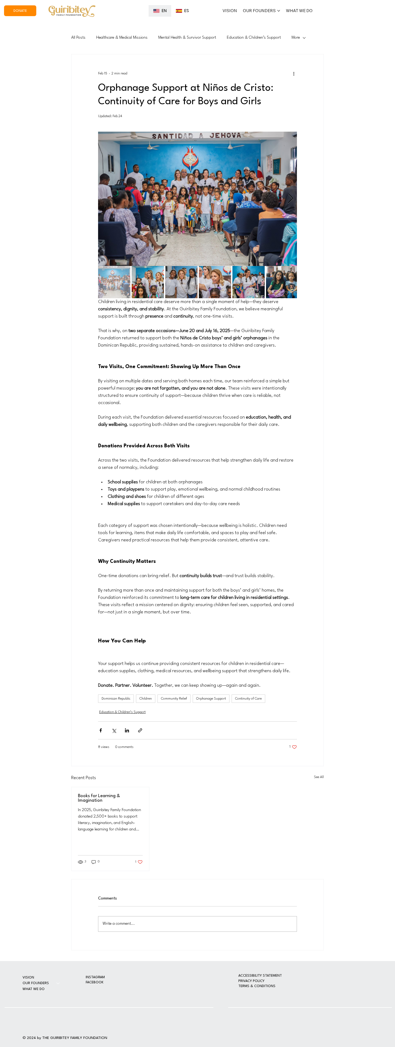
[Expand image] (197, 199)
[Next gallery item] (291, 198)
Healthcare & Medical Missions (122, 38)
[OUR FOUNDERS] (58, 983)
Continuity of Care (248, 698)
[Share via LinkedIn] (127, 730)
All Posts (78, 38)
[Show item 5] (248, 282)
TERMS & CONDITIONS (256, 986)
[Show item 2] (148, 282)
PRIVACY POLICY (251, 981)
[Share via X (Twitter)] (113, 730)
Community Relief (174, 698)
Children (145, 698)
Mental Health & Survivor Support (187, 38)
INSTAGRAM (95, 977)
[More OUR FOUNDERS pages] (278, 10)
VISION (28, 977)
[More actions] (293, 73)
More (296, 38)
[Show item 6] (282, 282)
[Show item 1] (114, 282)
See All (319, 777)
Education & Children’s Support (254, 38)
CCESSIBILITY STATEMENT (261, 975)
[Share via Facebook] (100, 730)
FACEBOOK (94, 982)
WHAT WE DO (34, 989)
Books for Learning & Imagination (99, 798)
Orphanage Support (211, 698)
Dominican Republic (116, 698)
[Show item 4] (215, 282)
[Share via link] (140, 730)
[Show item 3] (181, 282)
